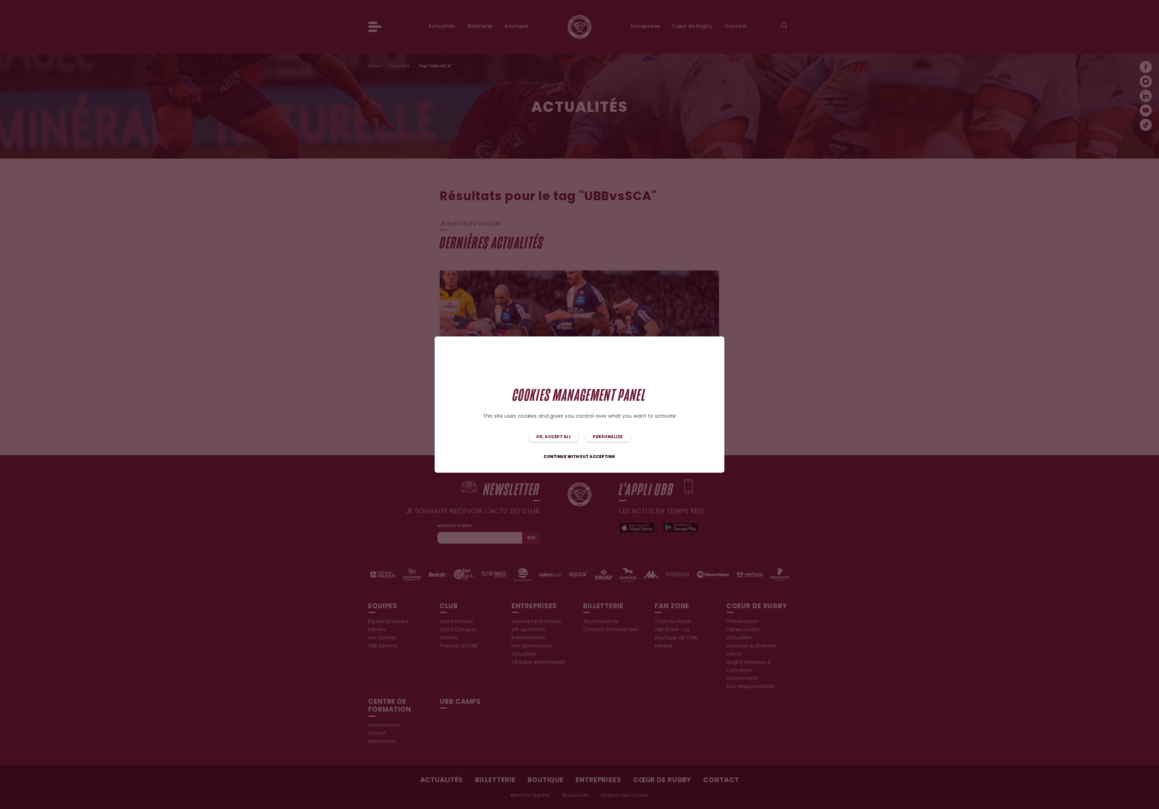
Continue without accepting (579, 457)
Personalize (608, 437)
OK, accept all (553, 437)
